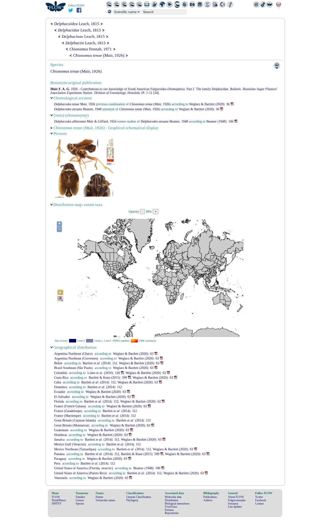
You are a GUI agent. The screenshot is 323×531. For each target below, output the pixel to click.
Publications (210, 497)
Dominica (60, 387)
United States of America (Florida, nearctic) (83, 468)
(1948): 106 (219, 121)
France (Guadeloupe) (68, 411)
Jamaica (59, 439)
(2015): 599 (108, 377)
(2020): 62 (140, 401)
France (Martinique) (67, 415)
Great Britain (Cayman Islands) (75, 420)
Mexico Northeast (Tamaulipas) (75, 449)
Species (80, 503)
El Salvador (62, 397)
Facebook (260, 500)
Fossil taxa (171, 506)
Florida (59, 401)
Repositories (172, 513)
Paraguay (60, 459)
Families (80, 497)
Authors (208, 500)
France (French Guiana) (70, 406)
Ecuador (59, 392)
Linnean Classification (138, 497)
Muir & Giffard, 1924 (85, 121)
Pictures (169, 510)
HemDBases (59, 500)
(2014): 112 (100, 363)
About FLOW (236, 497)
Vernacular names (105, 500)
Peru (57, 463)
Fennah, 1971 (90, 49)
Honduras (60, 435)
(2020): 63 (133, 353)
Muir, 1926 (74, 104)
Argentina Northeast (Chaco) (73, 353)
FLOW (56, 497)
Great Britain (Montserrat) (71, 425)
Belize (58, 363)
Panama (59, 454)
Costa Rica (61, 377)
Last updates (235, 506)
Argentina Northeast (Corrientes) (76, 358)
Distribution (171, 500)
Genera (80, 500)
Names (99, 497)
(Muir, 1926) (98, 55)
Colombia (60, 373)
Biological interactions (177, 503)
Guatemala (61, 430)
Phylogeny (132, 500)
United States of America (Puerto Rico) (80, 473)
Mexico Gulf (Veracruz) (70, 444)
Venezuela (60, 478)
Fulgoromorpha (236, 500)
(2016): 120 (103, 373)
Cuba (57, 382)
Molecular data (173, 497)
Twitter (259, 497)
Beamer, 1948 (77, 109)
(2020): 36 (209, 104)
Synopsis (233, 503)
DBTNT (56, 503)
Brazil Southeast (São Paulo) (73, 368)
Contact (259, 503)
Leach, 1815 (76, 24)
